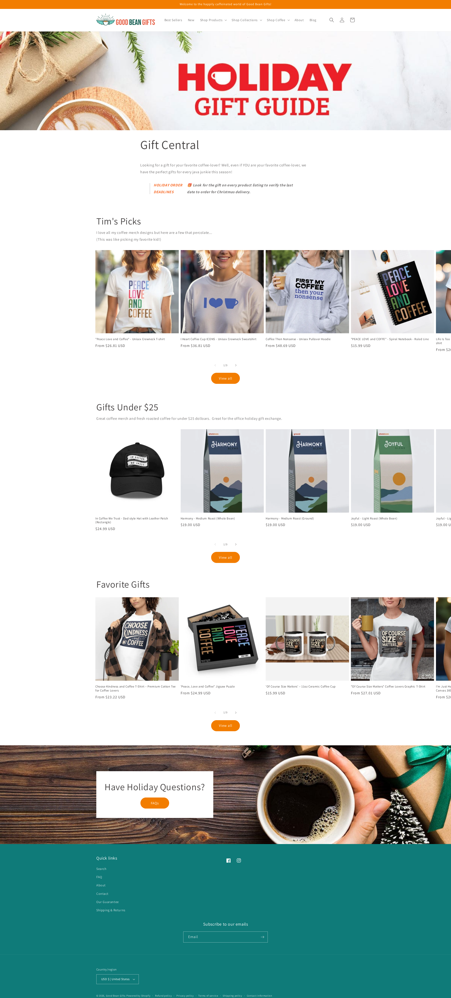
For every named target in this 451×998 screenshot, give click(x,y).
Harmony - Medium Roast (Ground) (290, 518)
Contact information (259, 995)
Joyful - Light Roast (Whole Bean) (374, 518)
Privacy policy (185, 995)
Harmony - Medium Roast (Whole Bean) (208, 518)
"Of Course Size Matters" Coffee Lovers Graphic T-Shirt (388, 686)
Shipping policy (232, 995)
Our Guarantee (107, 902)
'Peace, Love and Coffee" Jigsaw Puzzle (208, 686)
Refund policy (163, 995)
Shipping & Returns (110, 910)
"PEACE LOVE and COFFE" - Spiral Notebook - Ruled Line (390, 339)
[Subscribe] (262, 937)
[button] (213, 20)
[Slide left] (215, 365)
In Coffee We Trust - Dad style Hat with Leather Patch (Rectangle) (131, 520)
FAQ (99, 877)
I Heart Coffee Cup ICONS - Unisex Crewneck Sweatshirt (219, 339)
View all (225, 378)
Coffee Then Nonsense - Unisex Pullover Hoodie (298, 339)
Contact (102, 894)
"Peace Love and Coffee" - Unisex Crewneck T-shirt (130, 339)
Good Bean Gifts (116, 995)
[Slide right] (236, 365)
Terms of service (208, 995)
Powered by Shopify (138, 995)
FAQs (155, 803)
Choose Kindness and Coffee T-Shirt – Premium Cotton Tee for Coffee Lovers (135, 688)
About (101, 885)
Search (101, 869)
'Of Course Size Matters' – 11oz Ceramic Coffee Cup (301, 686)
